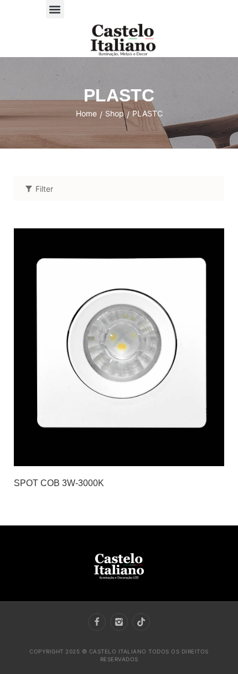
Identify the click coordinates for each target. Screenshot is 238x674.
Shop (114, 113)
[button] (55, 9)
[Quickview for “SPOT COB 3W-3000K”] (119, 347)
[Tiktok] (141, 622)
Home (86, 113)
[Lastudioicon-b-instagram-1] (119, 622)
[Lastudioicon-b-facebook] (97, 622)
